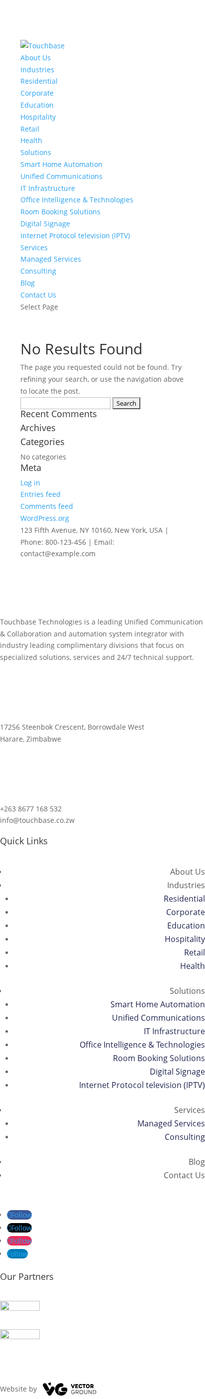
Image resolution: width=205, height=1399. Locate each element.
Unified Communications (61, 176)
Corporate (37, 93)
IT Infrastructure (47, 188)
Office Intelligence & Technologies (76, 199)
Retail (29, 129)
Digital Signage (45, 223)
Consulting (38, 271)
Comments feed (46, 506)
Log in (30, 482)
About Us (35, 57)
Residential (39, 81)
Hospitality (38, 117)
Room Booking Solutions (60, 211)
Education (37, 105)
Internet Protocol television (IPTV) (75, 235)
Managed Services (50, 259)
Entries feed (40, 494)
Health (31, 140)
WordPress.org (44, 518)
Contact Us (38, 295)
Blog (27, 283)
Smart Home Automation (61, 164)
